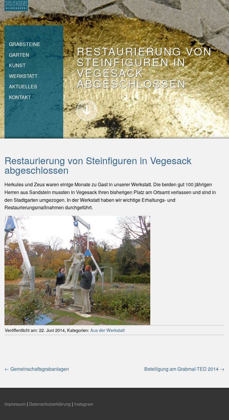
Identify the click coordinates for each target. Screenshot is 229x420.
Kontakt (20, 97)
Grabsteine (24, 44)
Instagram (83, 404)
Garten (19, 54)
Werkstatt (23, 76)
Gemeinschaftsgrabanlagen (36, 368)
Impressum (15, 404)
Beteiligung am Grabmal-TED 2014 (184, 368)
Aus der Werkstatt (107, 330)
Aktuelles (23, 86)
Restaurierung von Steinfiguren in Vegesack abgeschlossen (97, 164)
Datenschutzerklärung (50, 404)
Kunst (17, 65)
